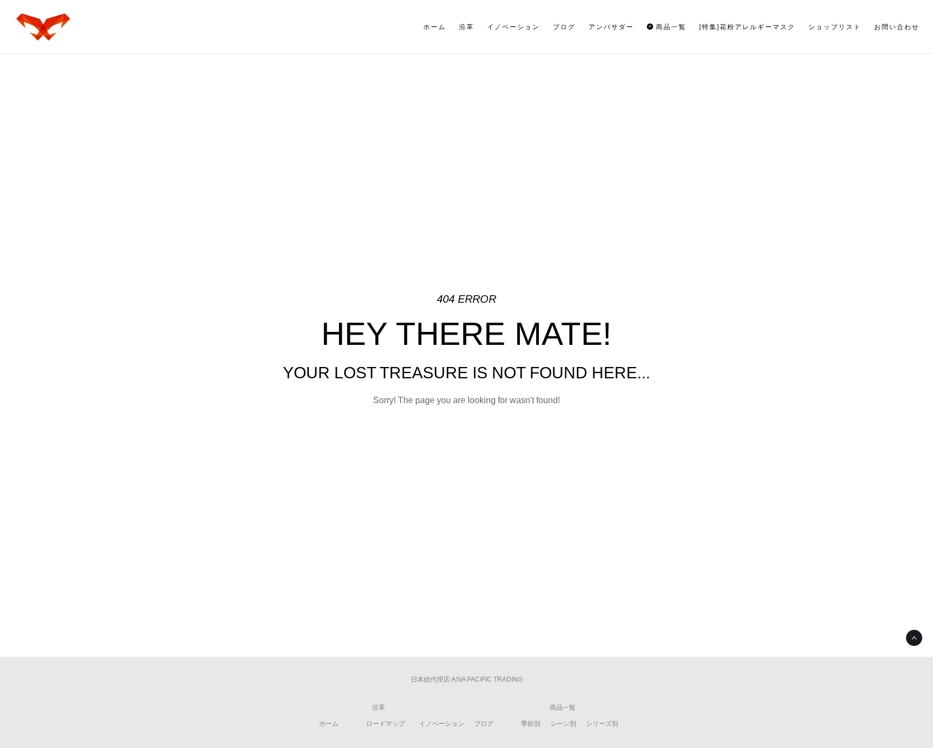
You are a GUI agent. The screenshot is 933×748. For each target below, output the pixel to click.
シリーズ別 (602, 723)
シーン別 (563, 723)
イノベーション (441, 723)
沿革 (378, 707)
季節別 (530, 723)
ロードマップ (385, 723)
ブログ (483, 723)
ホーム (329, 723)
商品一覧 (563, 707)
